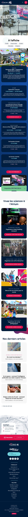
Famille (6, 43)
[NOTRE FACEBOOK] (13, 459)
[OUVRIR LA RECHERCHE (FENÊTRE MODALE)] (22, 2)
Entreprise (17, 46)
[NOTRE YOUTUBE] (18, 459)
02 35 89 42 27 (7, 431)
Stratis (14, 513)
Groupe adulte (14, 43)
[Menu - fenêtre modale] (25, 2)
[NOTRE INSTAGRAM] (10, 459)
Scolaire (21, 43)
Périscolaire (10, 46)
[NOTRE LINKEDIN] (15, 459)
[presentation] (14, 19)
